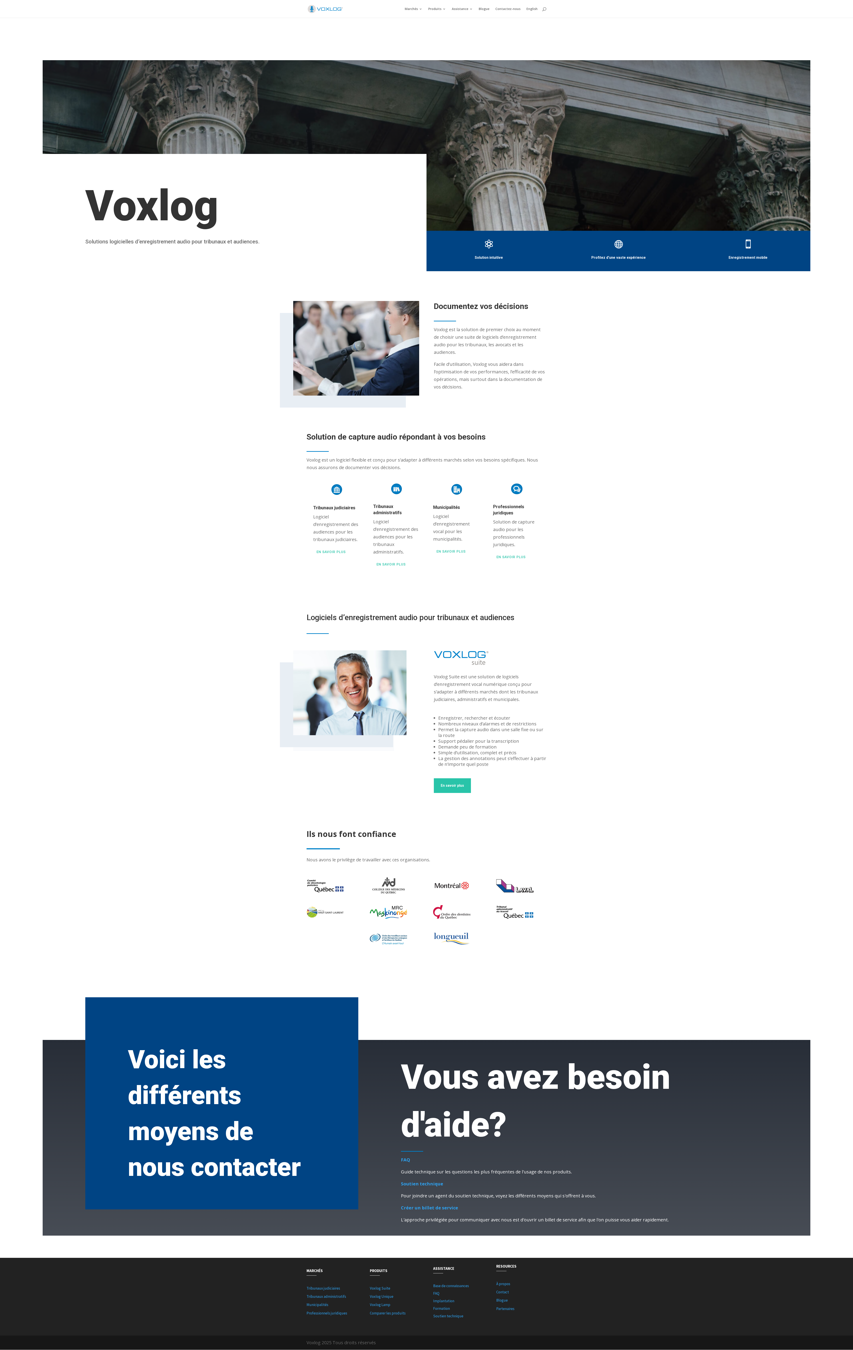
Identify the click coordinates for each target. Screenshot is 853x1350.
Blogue (484, 9)
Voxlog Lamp (380, 1304)
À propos (503, 1283)
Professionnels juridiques (327, 1313)
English (532, 9)
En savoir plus (331, 552)
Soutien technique (448, 1316)
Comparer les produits (388, 1313)
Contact (502, 1292)
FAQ (436, 1293)
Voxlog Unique (381, 1296)
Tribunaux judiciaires (323, 1288)
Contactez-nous (507, 9)
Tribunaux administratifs (326, 1296)
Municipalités (317, 1304)
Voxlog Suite (380, 1288)
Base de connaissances (451, 1285)
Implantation (443, 1300)
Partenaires (505, 1308)
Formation (441, 1308)
